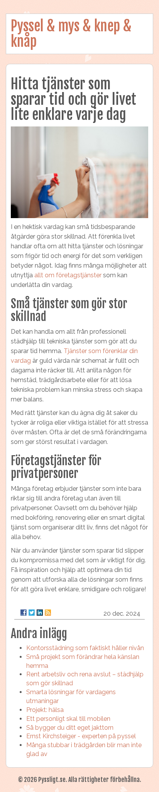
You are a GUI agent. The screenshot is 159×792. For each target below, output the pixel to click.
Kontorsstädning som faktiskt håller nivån (85, 648)
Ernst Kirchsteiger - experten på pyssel (81, 736)
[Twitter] (32, 612)
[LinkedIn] (40, 612)
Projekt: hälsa (45, 709)
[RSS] (48, 612)
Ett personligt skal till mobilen (68, 718)
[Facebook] (23, 612)
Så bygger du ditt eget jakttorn (69, 727)
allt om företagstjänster (67, 275)
